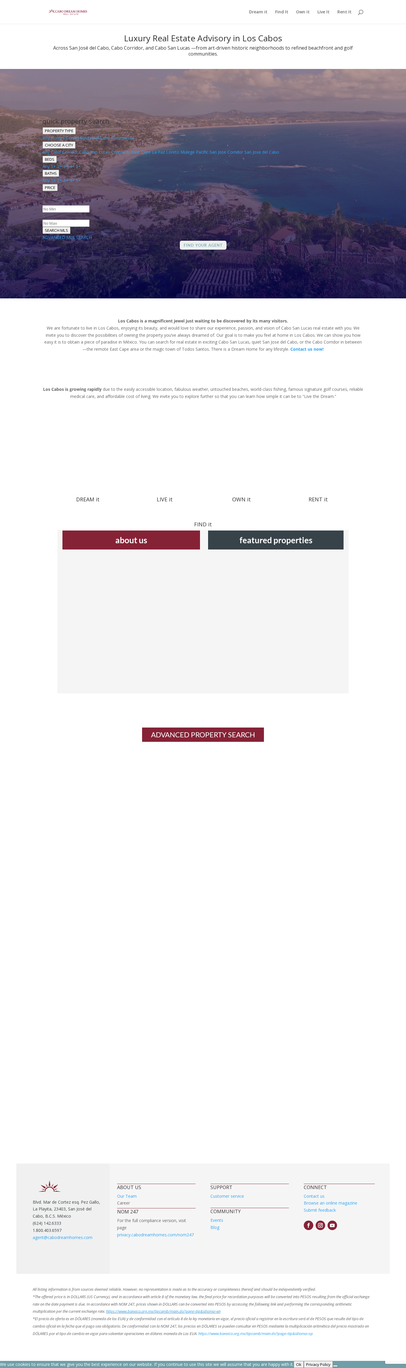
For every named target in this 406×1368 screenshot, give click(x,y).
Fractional (89, 138)
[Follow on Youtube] (332, 1225)
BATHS (51, 173)
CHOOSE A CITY (59, 145)
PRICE (50, 187)
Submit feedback (320, 1210)
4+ (72, 166)
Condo (72, 138)
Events (216, 1220)
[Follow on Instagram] (320, 1225)
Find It (281, 12)
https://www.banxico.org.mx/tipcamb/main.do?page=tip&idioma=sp (255, 1333)
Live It (323, 12)
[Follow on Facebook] (308, 1225)
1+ (53, 166)
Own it (303, 12)
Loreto (172, 152)
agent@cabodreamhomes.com (62, 1237)
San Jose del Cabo (261, 152)
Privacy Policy (318, 1364)
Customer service (227, 1196)
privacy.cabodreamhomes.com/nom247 (155, 1235)
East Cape (141, 152)
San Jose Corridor (226, 152)
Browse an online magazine (330, 1203)
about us (131, 540)
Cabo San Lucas (94, 152)
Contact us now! (307, 349)
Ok (298, 1364)
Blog (214, 1227)
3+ (65, 166)
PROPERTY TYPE (59, 130)
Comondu (120, 152)
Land (105, 138)
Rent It (344, 12)
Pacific (202, 152)
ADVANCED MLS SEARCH (67, 237)
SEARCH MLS (56, 230)
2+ (59, 166)
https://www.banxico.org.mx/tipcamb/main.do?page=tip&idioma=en (163, 1311)
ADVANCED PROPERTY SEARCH (203, 734)
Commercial (122, 138)
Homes (58, 138)
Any (46, 138)
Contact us (314, 1196)
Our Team (127, 1196)
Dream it (258, 12)
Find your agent (203, 245)
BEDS (49, 159)
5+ (78, 166)
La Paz (158, 152)
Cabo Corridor (64, 152)
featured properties (276, 540)
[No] (335, 1366)
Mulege (187, 152)
